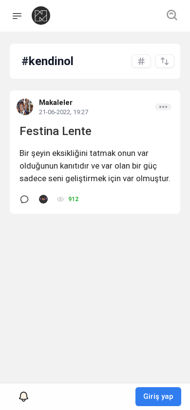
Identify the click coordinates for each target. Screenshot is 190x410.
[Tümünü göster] (141, 61)
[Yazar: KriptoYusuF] (43, 199)
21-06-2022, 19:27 (63, 112)
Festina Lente (55, 131)
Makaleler (56, 102)
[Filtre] (164, 61)
